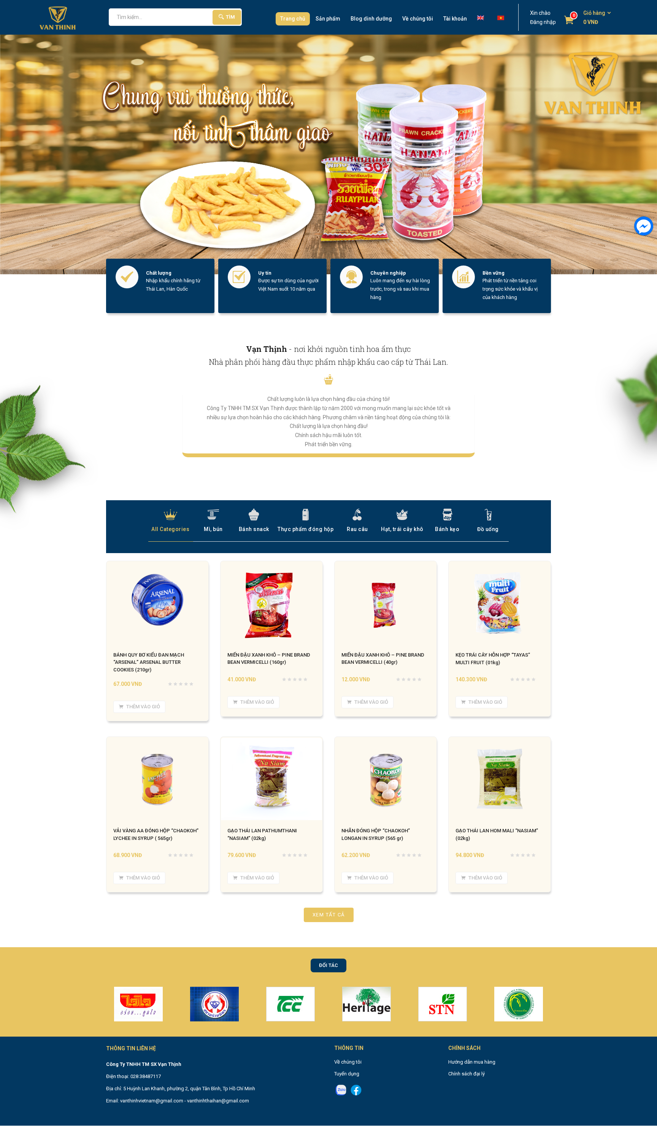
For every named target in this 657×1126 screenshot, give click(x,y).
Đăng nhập (543, 22)
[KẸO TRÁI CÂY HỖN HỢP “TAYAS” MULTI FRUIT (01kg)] (499, 566)
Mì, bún (213, 529)
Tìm (230, 17)
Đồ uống (488, 529)
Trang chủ (292, 19)
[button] (595, 18)
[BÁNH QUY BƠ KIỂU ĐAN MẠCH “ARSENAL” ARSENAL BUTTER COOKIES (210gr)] (157, 566)
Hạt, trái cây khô (402, 529)
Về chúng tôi (417, 19)
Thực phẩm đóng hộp (305, 529)
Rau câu (357, 529)
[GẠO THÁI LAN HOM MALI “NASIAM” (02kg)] (499, 742)
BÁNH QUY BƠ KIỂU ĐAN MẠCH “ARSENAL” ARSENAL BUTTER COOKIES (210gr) (148, 662)
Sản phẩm (328, 19)
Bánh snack (254, 529)
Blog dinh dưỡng (371, 19)
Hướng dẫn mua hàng (471, 1062)
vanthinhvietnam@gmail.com (151, 1101)
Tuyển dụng (346, 1074)
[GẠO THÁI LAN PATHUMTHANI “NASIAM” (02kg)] (271, 742)
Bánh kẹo (447, 529)
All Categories (170, 529)
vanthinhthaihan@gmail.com (218, 1101)
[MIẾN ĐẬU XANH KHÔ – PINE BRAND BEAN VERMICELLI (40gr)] (385, 566)
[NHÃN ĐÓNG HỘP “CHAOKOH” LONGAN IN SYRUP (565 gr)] (385, 742)
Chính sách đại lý (466, 1074)
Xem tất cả (329, 915)
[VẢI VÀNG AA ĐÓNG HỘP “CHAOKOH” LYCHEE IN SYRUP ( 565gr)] (157, 742)
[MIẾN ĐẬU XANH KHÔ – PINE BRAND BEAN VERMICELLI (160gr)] (271, 566)
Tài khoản (455, 19)
